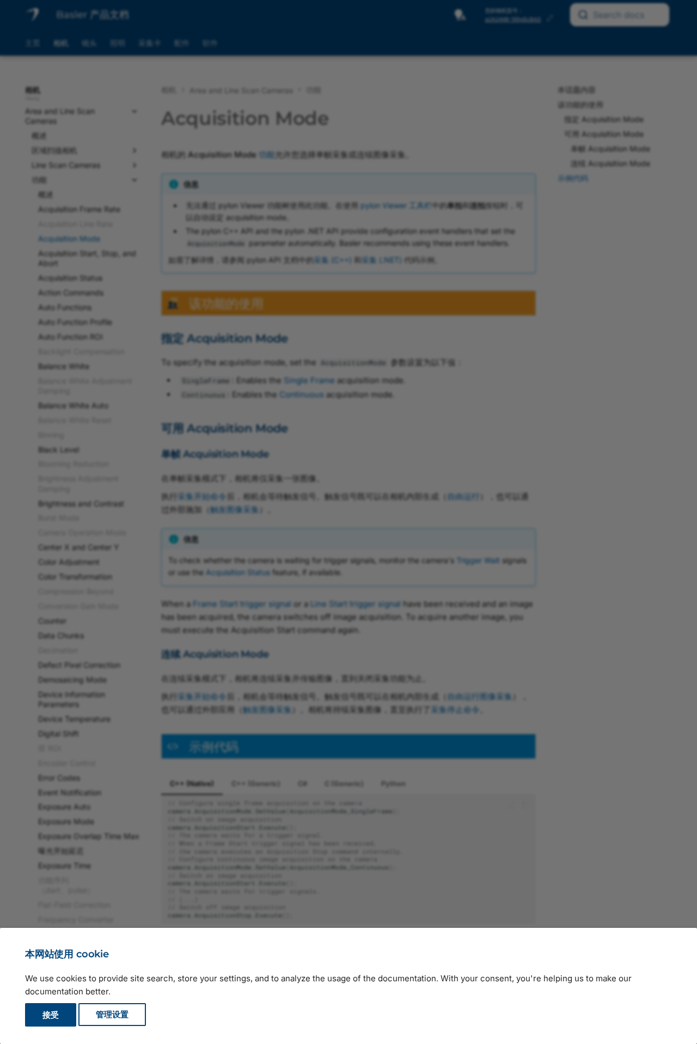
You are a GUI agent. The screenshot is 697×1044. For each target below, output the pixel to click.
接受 (50, 1015)
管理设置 (112, 1015)
